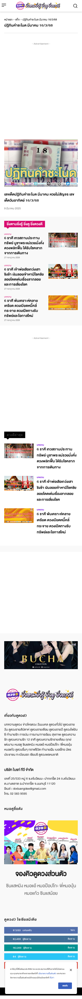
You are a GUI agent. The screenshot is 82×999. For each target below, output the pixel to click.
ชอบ (72, 930)
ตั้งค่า (52, 977)
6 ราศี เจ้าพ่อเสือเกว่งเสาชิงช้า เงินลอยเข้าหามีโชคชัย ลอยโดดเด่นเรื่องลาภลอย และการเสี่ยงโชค (24, 276)
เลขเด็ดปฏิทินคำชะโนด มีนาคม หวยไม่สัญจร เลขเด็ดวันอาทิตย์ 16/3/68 (39, 197)
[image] (41, 842)
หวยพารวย (11, 184)
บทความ (7, 234)
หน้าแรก (8, 19)
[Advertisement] (41, 86)
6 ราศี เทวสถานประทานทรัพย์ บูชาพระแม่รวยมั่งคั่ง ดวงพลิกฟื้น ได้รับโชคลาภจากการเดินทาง (24, 245)
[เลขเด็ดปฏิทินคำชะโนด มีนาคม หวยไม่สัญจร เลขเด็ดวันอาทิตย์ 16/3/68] (41, 163)
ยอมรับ (65, 985)
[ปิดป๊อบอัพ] (71, 970)
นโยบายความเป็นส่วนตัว (47, 973)
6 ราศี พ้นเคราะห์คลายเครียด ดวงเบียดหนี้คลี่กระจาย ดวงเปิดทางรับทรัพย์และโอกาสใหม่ (21, 308)
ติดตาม (71, 939)
